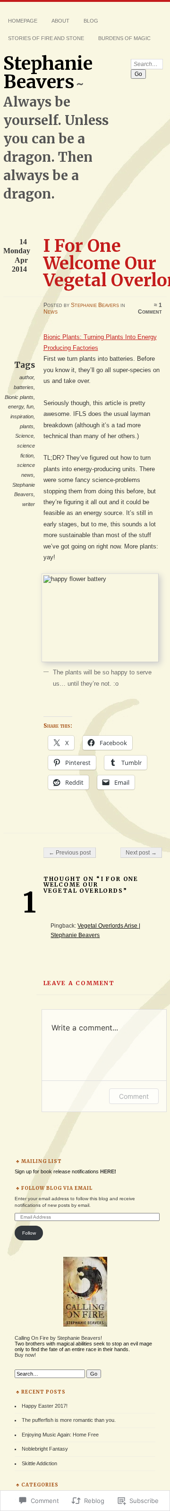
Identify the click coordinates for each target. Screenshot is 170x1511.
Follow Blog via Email (57, 1188)
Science (24, 436)
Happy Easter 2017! (45, 1406)
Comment (134, 1096)
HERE (107, 1171)
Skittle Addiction (39, 1463)
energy (16, 406)
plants (27, 426)
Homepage (22, 21)
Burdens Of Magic (124, 38)
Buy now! (25, 1355)
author (26, 377)
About (60, 21)
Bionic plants (19, 397)
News (50, 311)
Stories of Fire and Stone (46, 38)
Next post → (141, 852)
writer (28, 504)
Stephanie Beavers (48, 72)
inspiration (22, 416)
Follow (29, 1233)
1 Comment (150, 308)
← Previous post (70, 852)
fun (30, 406)
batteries (24, 387)
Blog (91, 21)
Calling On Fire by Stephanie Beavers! (58, 1338)
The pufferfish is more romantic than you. (69, 1420)
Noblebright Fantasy (45, 1449)
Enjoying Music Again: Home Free (60, 1434)
